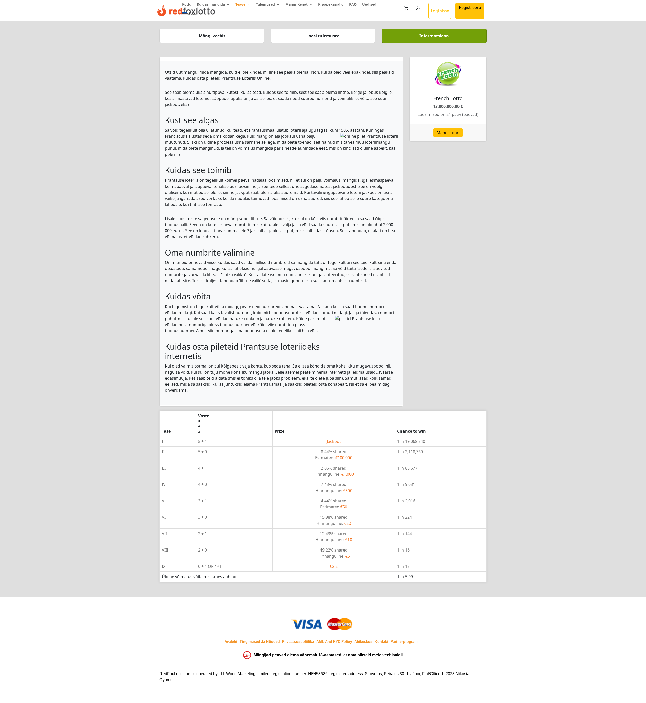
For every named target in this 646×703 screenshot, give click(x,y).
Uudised (369, 5)
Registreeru (470, 7)
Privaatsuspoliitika (298, 641)
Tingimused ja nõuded (260, 641)
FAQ (353, 5)
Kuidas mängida (211, 5)
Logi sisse (440, 11)
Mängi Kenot (296, 5)
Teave (240, 5)
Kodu (186, 5)
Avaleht (231, 641)
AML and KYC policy (334, 641)
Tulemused (265, 5)
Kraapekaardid (331, 5)
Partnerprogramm (405, 641)
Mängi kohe (448, 132)
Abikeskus (363, 641)
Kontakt (381, 641)
